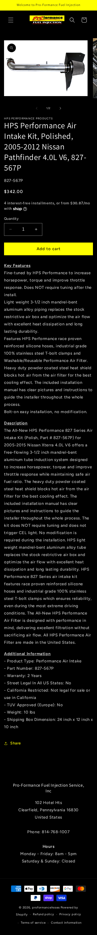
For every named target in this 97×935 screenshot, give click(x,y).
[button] (11, 20)
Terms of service (33, 922)
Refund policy (43, 914)
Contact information (66, 922)
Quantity (11, 219)
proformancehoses (46, 907)
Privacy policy (70, 914)
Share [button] (15, 743)
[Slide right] (60, 108)
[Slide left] (37, 108)
